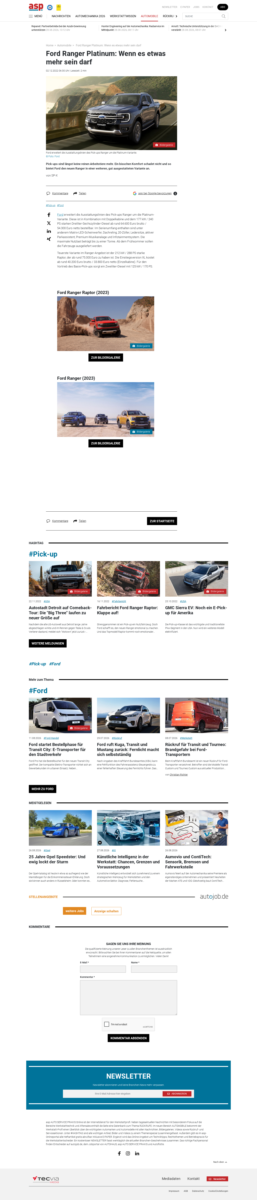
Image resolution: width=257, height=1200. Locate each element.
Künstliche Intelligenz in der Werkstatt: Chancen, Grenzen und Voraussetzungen (128, 861)
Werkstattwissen (123, 16)
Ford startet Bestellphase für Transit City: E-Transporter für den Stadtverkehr (57, 749)
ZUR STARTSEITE (162, 521)
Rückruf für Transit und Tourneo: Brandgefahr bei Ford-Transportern (195, 749)
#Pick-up (43, 554)
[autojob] (214, 896)
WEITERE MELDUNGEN (48, 643)
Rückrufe (170, 16)
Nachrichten (61, 16)
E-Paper (185, 7)
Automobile (149, 16)
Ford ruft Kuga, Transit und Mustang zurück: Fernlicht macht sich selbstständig (128, 749)
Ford (60, 214)
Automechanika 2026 (90, 16)
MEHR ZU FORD (43, 789)
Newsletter (169, 7)
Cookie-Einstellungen (218, 1191)
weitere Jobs (75, 911)
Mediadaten (171, 1179)
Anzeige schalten (106, 911)
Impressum (174, 1191)
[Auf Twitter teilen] (49, 223)
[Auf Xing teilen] (49, 239)
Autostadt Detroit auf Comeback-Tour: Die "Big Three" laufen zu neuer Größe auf (60, 612)
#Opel (47, 850)
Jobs (196, 7)
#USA (47, 601)
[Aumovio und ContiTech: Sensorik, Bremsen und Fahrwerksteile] (196, 828)
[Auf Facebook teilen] (49, 214)
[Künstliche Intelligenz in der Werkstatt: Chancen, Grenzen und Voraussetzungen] (128, 828)
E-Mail (83, 962)
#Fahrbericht (119, 601)
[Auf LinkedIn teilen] (49, 231)
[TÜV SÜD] (49, 6)
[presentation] (225, 30)
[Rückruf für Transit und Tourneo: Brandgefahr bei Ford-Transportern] (196, 715)
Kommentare (60, 193)
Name (134, 962)
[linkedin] (137, 1153)
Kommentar (86, 977)
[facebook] (119, 1153)
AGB (186, 1191)
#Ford (54, 663)
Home (49, 45)
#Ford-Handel (51, 738)
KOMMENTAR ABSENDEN (128, 1038)
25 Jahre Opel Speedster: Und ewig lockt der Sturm (57, 859)
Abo (222, 7)
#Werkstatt (186, 738)
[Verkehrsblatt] (57, 6)
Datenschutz (198, 1191)
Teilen (82, 193)
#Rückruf (117, 738)
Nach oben (218, 1162)
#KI (114, 850)
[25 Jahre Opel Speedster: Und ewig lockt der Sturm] (60, 828)
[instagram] (128, 1153)
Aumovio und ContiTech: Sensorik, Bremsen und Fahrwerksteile (188, 861)
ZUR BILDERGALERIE (105, 357)
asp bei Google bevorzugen (155, 193)
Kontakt (207, 7)
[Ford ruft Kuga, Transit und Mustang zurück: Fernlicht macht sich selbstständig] (128, 715)
